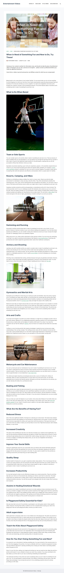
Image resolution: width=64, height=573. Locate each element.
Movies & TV (31, 3)
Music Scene (38, 3)
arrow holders (34, 253)
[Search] (60, 3)
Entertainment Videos (11, 4)
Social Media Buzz (54, 3)
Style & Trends (45, 3)
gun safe (49, 261)
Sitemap (39, 570)
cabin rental (51, 192)
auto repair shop (32, 372)
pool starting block (43, 238)
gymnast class (25, 300)
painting (26, 323)
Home (29, 60)
